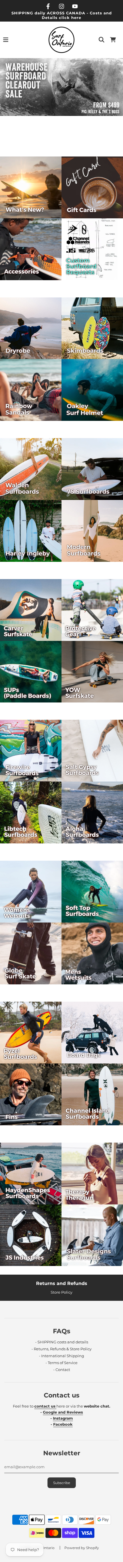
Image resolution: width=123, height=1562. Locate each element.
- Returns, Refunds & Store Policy (61, 1349)
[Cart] (113, 40)
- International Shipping (61, 1355)
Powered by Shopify (81, 1548)
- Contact (61, 1369)
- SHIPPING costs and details (61, 1342)
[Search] (101, 40)
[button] (56, 144)
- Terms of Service (61, 1362)
